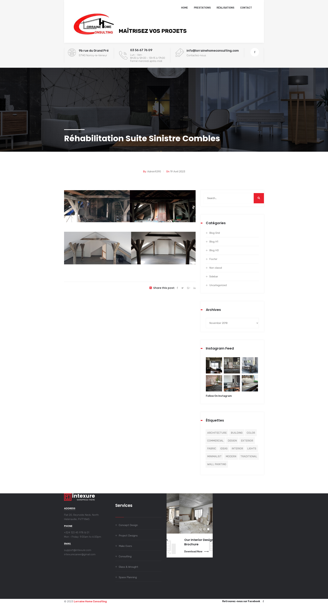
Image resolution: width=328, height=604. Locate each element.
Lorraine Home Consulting (90, 601)
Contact (246, 7)
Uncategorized (218, 285)
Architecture (217, 432)
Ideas (224, 448)
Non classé (215, 267)
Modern (231, 456)
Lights (251, 448)
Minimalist (214, 456)
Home (184, 7)
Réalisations (225, 7)
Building (237, 432)
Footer (213, 259)
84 (214, 368)
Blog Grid (214, 232)
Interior (237, 448)
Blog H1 (213, 241)
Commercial (215, 440)
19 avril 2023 (177, 171)
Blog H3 (214, 250)
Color (251, 432)
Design (232, 440)
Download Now (181, 551)
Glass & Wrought (128, 566)
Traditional (248, 456)
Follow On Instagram (219, 395)
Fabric (211, 448)
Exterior (247, 440)
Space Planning (128, 577)
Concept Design (128, 525)
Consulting (125, 556)
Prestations (202, 7)
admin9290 (154, 171)
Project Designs (128, 535)
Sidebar (213, 276)
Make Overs (125, 546)
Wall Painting (216, 464)
